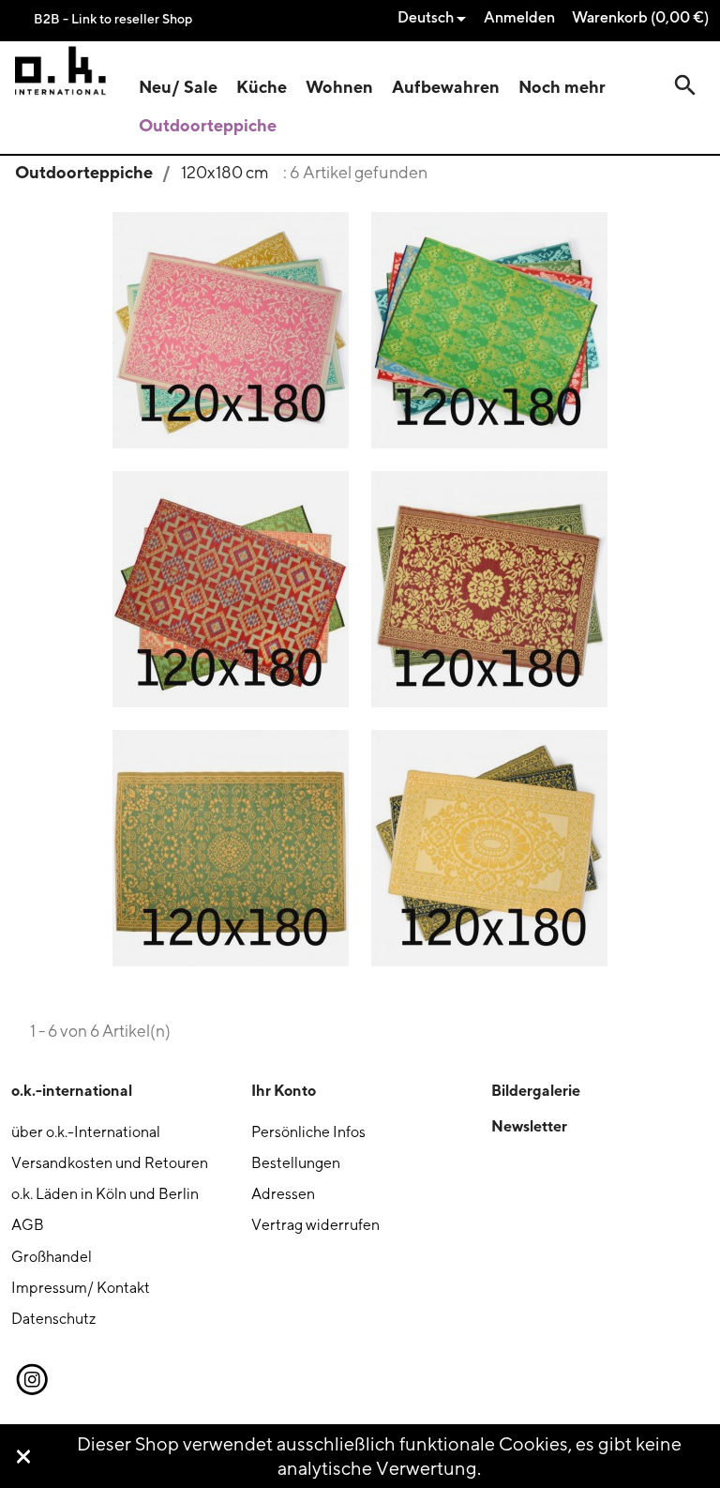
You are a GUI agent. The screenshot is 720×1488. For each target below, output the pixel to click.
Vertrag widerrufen (315, 1225)
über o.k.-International (85, 1132)
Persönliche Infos (308, 1132)
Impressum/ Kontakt (80, 1288)
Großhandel (51, 1257)
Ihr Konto (283, 1090)
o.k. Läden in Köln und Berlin (105, 1194)
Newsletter (529, 1125)
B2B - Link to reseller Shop (113, 18)
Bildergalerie (535, 1090)
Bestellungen (295, 1163)
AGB (27, 1225)
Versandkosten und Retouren (109, 1163)
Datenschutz (53, 1319)
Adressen (283, 1194)
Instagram (31, 1380)
